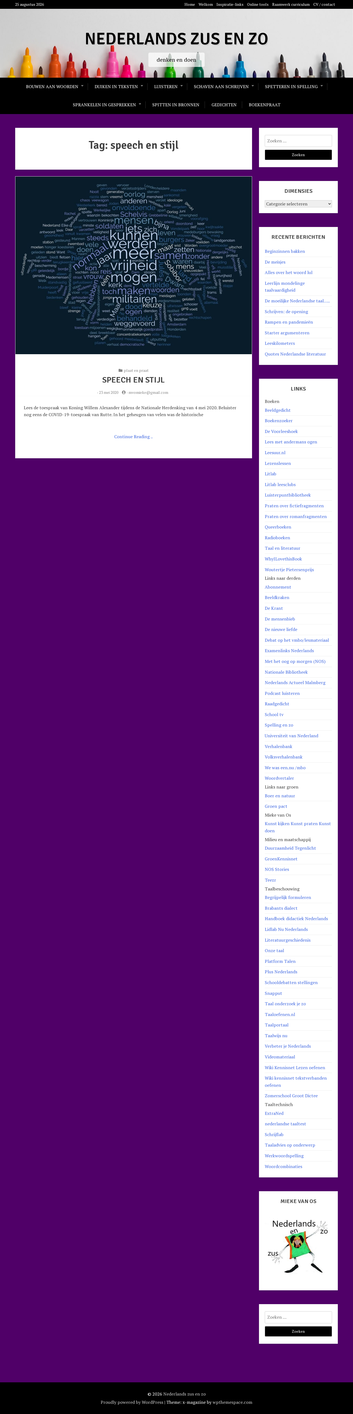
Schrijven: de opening (286, 311)
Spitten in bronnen (175, 105)
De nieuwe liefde (281, 629)
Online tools (258, 4)
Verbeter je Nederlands (288, 1046)
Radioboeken (277, 538)
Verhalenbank (278, 746)
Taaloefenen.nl (280, 1014)
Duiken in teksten (116, 86)
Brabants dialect (281, 908)
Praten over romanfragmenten (296, 516)
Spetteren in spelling (291, 86)
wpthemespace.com (232, 1402)
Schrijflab (274, 1134)
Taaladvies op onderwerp (290, 1145)
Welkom (206, 4)
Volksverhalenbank (284, 757)
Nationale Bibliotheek (286, 672)
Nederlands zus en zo (176, 39)
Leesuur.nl (275, 452)
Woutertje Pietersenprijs (289, 570)
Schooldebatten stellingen (291, 982)
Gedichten (224, 105)
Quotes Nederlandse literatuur (295, 354)
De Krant (274, 608)
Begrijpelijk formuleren (288, 897)
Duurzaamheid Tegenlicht (290, 848)
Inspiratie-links (230, 4)
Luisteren (166, 86)
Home (189, 4)
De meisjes (275, 262)
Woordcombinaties (283, 1166)
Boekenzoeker (279, 421)
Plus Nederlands (281, 972)
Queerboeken (278, 527)
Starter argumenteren (287, 333)
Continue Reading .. (133, 437)
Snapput (273, 993)
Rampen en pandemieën (289, 322)
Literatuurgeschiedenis (288, 940)
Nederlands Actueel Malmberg (295, 682)
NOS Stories (277, 869)
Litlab (270, 474)
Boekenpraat (264, 105)
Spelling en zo (279, 725)
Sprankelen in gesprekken (104, 105)
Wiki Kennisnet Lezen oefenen (295, 1067)
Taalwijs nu (276, 1036)
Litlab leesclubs (280, 484)
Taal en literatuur (282, 548)
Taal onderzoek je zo (285, 1004)
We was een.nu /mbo (285, 768)
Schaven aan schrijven (221, 86)
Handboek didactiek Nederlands (296, 918)
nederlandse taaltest (285, 1124)
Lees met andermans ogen (291, 442)
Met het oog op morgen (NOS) (295, 661)
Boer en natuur (280, 796)
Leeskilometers (280, 343)
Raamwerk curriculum (291, 4)
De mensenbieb (280, 619)
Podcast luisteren (282, 693)
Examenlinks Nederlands (289, 651)
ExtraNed (274, 1113)
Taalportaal (276, 1025)
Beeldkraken (277, 597)
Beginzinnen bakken (285, 251)
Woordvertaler (279, 778)
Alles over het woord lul (288, 272)
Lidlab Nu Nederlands (286, 929)
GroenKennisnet (281, 859)
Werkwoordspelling (284, 1156)
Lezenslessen (278, 463)
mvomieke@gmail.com (148, 392)
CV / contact (324, 4)
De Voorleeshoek (281, 431)
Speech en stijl (133, 380)
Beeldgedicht (278, 410)
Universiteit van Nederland (291, 736)
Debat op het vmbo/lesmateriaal (297, 640)
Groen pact (276, 806)
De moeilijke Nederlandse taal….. (297, 301)
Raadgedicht (277, 704)
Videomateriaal (280, 1057)
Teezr (270, 880)
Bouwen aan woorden (52, 86)
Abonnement (278, 587)
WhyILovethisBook (283, 559)
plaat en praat (136, 370)
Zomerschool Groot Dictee (291, 1096)
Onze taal (274, 950)
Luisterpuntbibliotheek (288, 495)
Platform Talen (280, 961)
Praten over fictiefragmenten (294, 506)
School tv (274, 714)
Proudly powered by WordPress (132, 1402)
